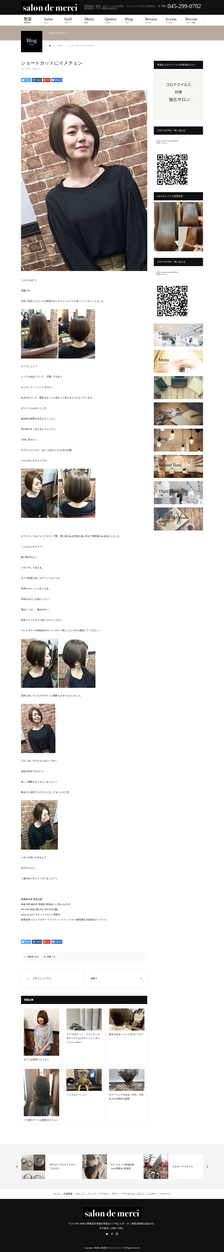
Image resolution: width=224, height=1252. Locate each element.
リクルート (165, 1194)
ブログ (114, 1194)
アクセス (103, 1194)
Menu (89, 20)
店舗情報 (67, 1194)
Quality (111, 20)
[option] (51, 1166)
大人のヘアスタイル (121, 1166)
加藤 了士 (36, 69)
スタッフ (79, 1194)
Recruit (191, 20)
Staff (68, 20)
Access (170, 20)
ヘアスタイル (128, 1194)
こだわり (151, 1194)
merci (36, 957)
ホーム (57, 1194)
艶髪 (28, 20)
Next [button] (207, 1166)
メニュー (91, 1194)
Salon (48, 20)
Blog (129, 20)
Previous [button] (17, 1166)
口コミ (140, 1194)
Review (151, 20)
